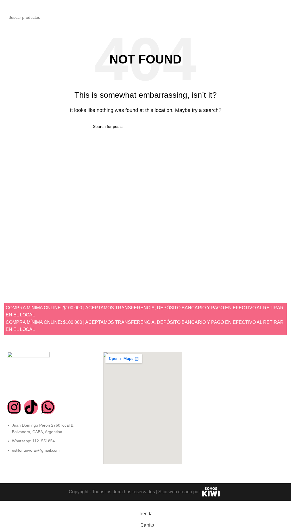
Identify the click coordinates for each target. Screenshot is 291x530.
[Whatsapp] (48, 407)
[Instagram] (14, 407)
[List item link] (49, 440)
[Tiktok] (31, 407)
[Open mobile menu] (6, 5)
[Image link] (28, 372)
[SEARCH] (281, 17)
